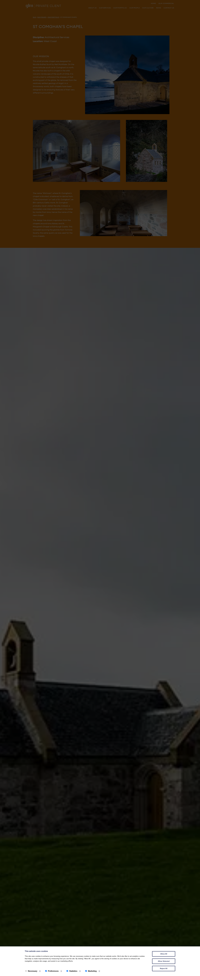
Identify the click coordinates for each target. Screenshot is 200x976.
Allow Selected (164, 961)
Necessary (32, 971)
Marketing (92, 971)
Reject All (163, 968)
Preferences (53, 971)
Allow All (163, 954)
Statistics (73, 971)
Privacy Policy (32, 966)
